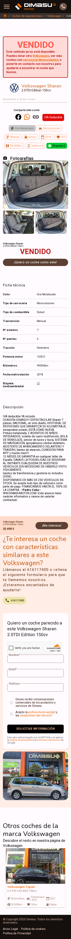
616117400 (17, 600)
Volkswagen (54, 16)
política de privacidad (41, 712)
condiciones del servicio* (36, 715)
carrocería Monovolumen (40, 60)
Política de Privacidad (17, 933)
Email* (13, 669)
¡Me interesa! (52, 525)
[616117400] (63, 6)
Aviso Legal (10, 929)
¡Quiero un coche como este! (35, 262)
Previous (8, 215)
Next (63, 215)
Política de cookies (33, 929)
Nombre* (14, 655)
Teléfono (14, 683)
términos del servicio (49, 740)
